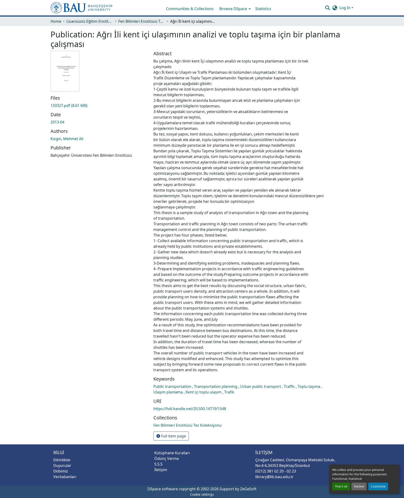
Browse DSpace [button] (233, 8)
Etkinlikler (62, 459)
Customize (378, 486)
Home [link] (55, 21)
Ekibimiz (60, 471)
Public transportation (172, 386)
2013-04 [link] (57, 122)
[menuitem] (234, 8)
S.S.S (158, 464)
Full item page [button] (173, 436)
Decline (359, 486)
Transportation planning (216, 386)
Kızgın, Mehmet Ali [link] (66, 138)
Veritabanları (64, 476)
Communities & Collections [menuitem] (190, 8)
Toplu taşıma (309, 386)
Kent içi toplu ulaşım (204, 392)
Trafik (229, 392)
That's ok (341, 486)
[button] (81, 8)
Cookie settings (202, 494)
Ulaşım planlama (168, 392)
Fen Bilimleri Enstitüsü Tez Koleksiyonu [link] (141, 21)
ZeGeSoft (248, 488)
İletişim (160, 469)
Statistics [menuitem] (263, 8)
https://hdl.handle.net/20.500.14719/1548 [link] (189, 408)
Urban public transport (261, 386)
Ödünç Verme (166, 458)
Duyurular (62, 465)
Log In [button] (345, 7)
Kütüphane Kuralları (172, 452)
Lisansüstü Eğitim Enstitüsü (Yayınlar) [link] (89, 21)
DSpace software (163, 488)
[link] (99, 105)
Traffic (290, 386)
